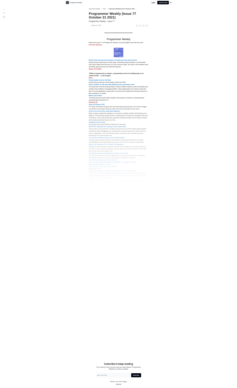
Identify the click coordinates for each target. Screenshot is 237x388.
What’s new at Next (95, 95)
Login (153, 2)
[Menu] (171, 2)
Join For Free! (163, 2)
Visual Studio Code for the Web (100, 80)
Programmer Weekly (94, 9)
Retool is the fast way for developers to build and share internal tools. (113, 60)
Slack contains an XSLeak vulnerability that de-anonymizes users (112, 84)
